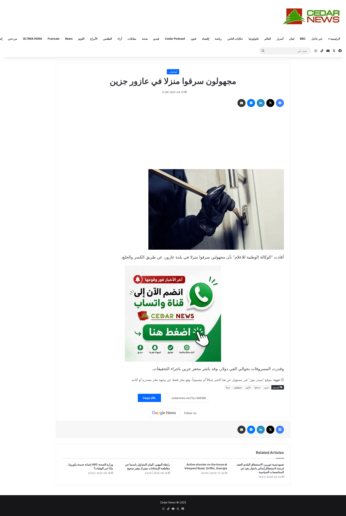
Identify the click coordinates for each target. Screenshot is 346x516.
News (69, 38)
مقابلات (132, 38)
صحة (145, 38)
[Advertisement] (173, 139)
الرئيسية (335, 38)
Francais (53, 38)
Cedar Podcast (175, 38)
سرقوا (257, 387)
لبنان (291, 38)
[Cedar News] (313, 16)
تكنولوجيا (254, 38)
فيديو (156, 38)
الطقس (107, 38)
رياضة (218, 38)
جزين (266, 387)
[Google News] (164, 413)
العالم (268, 38)
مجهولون (238, 387)
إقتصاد (205, 38)
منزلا (228, 387)
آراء (120, 38)
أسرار (280, 38)
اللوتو (81, 38)
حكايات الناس (235, 38)
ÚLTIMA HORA (32, 38)
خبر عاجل (317, 38)
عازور (248, 387)
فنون (193, 38)
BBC (303, 38)
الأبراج (94, 38)
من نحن (12, 38)
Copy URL (149, 398)
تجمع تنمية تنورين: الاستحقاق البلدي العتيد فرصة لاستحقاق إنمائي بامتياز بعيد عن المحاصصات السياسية (260, 468)
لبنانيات (173, 71)
